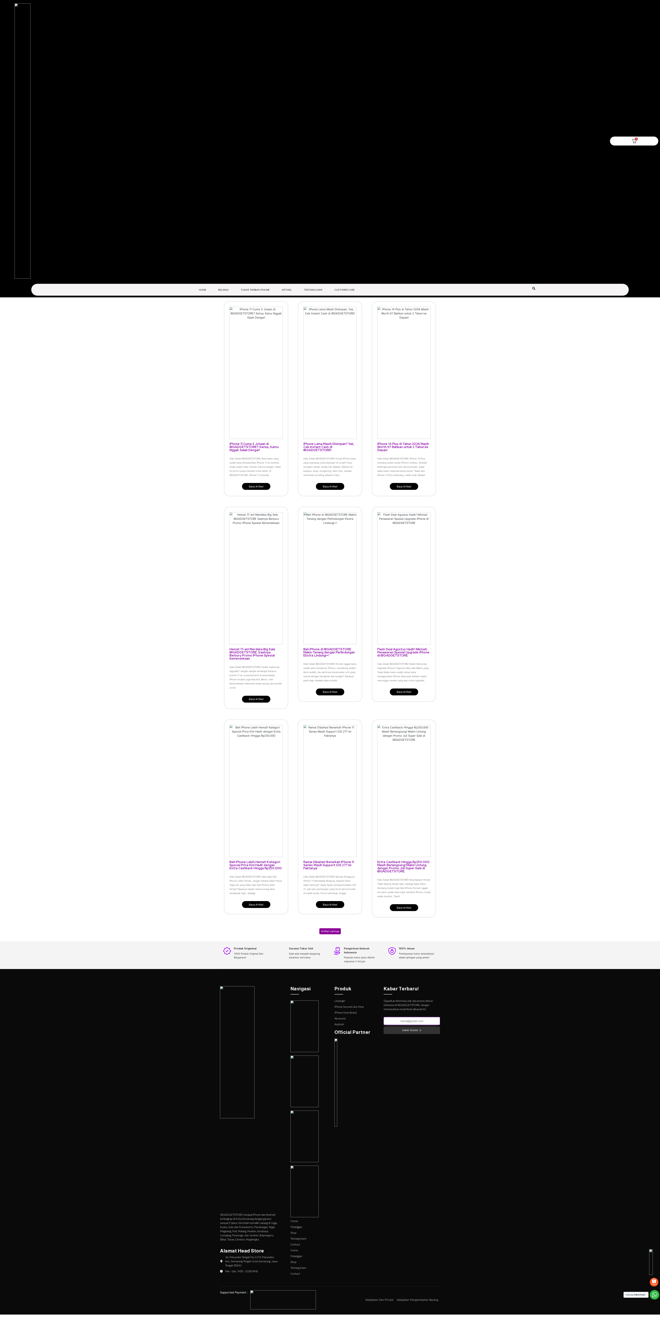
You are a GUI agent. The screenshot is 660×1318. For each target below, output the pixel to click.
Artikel (287, 289)
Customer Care (344, 289)
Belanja (223, 289)
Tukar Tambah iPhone (255, 289)
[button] (534, 288)
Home (202, 289)
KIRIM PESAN (410, 1030)
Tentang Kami (313, 289)
